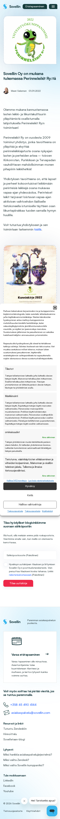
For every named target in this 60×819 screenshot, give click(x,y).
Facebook (9, 785)
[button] (55, 307)
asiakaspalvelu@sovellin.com (30, 712)
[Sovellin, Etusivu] (12, 6)
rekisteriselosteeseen (20, 574)
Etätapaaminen (35, 6)
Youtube (8, 791)
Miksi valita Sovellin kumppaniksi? (23, 765)
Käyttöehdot (47, 511)
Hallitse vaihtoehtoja (30, 504)
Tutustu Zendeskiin (15, 728)
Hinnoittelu (10, 734)
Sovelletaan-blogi (14, 739)
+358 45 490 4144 (23, 704)
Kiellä (30, 495)
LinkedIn (8, 780)
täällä (37, 229)
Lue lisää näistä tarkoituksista (41, 480)
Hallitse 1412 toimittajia (17, 480)
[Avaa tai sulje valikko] (53, 6)
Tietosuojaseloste (15, 511)
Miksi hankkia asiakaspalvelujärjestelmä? (27, 754)
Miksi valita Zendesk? (16, 760)
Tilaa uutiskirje (18, 583)
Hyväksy (30, 486)
